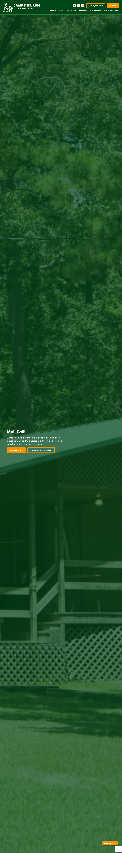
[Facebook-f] (74, 5)
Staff (61, 10)
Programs (71, 10)
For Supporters (111, 10)
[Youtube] (82, 5)
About (53, 10)
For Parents (95, 10)
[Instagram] (78, 5)
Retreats (83, 10)
